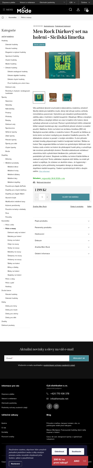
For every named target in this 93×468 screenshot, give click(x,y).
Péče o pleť (9, 282)
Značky (4, 321)
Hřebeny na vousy (14, 259)
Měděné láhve (13, 167)
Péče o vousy (10, 228)
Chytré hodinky (11, 60)
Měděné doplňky (14, 182)
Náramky (8, 105)
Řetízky (8, 120)
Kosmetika (5, 221)
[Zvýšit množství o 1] (47, 197)
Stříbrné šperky (11, 132)
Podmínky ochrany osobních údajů (14, 407)
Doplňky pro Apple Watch (14, 194)
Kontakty (5, 432)
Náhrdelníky (9, 109)
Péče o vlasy (10, 279)
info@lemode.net (59, 398)
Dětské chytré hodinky (16, 79)
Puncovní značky (8, 437)
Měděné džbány (14, 174)
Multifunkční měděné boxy (15, 201)
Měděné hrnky (13, 170)
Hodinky (5, 40)
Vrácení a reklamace (27, 2)
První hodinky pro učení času (18, 83)
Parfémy (8, 286)
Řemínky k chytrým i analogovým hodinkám (17, 92)
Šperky (4, 97)
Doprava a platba (8, 2)
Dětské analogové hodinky (18, 71)
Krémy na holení (14, 240)
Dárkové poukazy (8, 325)
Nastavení (15, 463)
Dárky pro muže (11, 310)
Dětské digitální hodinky (17, 75)
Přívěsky (8, 116)
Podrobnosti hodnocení (63, 26)
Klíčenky (8, 159)
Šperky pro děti (11, 143)
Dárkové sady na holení (16, 232)
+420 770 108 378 (59, 393)
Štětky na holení (14, 263)
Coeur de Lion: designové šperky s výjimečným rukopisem (64, 438)
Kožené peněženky (12, 205)
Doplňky (5, 155)
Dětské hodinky (11, 67)
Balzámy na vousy (14, 252)
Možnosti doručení (44, 182)
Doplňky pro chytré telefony (15, 190)
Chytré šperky (10, 147)
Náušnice (8, 101)
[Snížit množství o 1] (37, 197)
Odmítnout (59, 451)
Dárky (4, 302)
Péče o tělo (9, 224)
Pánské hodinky (11, 48)
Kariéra (4, 423)
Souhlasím (76, 451)
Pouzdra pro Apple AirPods (15, 186)
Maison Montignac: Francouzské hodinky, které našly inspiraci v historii (66, 431)
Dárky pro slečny (11, 313)
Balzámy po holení (14, 236)
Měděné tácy (12, 178)
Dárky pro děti (10, 317)
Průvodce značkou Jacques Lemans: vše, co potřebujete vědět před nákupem (63, 424)
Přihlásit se (79, 358)
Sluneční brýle (10, 197)
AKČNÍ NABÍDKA (8, 37)
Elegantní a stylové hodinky (15, 52)
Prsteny (8, 112)
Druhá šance (6, 290)
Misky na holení (13, 271)
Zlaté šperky (10, 136)
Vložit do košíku (70, 197)
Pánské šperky (10, 139)
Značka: (40, 206)
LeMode (49, 406)
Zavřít (46, 206)
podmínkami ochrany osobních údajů (59, 365)
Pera (7, 213)
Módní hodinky (10, 64)
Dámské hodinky (11, 44)
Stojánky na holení (14, 275)
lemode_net (56, 406)
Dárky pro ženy (11, 306)
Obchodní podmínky (47, 2)
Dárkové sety (10, 87)
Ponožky (8, 217)
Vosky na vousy (13, 248)
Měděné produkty (12, 163)
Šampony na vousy (15, 255)
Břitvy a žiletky (13, 267)
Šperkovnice (10, 128)
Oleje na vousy (13, 244)
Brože (7, 151)
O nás (4, 428)
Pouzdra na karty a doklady (15, 209)
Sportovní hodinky (12, 56)
